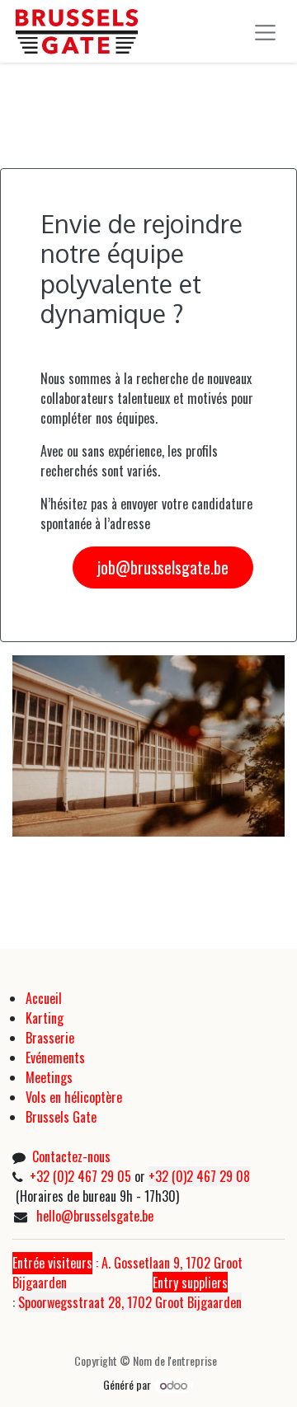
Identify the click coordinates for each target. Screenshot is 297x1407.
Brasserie (50, 1038)
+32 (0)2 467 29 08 (199, 1176)
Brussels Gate (61, 1117)
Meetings (49, 1077)
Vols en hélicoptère (74, 1097)
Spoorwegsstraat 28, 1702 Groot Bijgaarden (130, 1302)
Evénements (57, 1057)
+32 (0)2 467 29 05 (80, 1176)
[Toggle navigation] (265, 32)
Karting (45, 1018)
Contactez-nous (71, 1156)
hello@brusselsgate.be (94, 1216)
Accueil (44, 998)
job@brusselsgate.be (163, 567)
